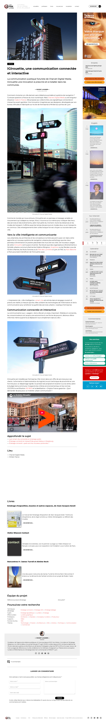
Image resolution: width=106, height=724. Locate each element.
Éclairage (46, 613)
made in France (20, 100)
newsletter (69, 6)
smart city (39, 300)
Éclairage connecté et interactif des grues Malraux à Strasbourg (31, 441)
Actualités (36, 6)
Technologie (24, 623)
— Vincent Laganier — (42, 89)
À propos (17, 717)
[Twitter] (42, 653)
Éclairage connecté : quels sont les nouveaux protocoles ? (29, 443)
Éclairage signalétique (27, 613)
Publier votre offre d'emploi (94, 82)
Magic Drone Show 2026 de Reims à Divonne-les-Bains (96, 264)
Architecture (41, 623)
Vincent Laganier (89, 326)
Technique (61, 623)
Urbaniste (32, 617)
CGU (29, 717)
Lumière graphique (27, 615)
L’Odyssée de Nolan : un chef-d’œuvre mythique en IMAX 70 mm (96, 236)
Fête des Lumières (45, 250)
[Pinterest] (36, 653)
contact (77, 6)
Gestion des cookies (60, 717)
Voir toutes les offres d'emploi (94, 79)
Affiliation (46, 717)
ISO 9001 (29, 388)
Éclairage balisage (50, 610)
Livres (51, 6)
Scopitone (55, 247)
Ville (22, 621)
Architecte (24, 617)
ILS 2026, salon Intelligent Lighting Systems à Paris (95, 283)
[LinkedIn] (48, 653)
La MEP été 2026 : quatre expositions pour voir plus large (96, 273)
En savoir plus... (28, 523)
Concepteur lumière (43, 617)
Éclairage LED (39, 610)
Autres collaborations (91, 363)
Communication (71, 623)
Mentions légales (52, 717)
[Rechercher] (100, 6)
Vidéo (22, 619)
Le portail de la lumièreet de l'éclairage (23, 6)
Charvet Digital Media (56, 98)
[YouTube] (45, 653)
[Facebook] (39, 653)
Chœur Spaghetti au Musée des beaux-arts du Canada (96, 300)
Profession (44, 6)
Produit (32, 623)
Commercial (26, 625)
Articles (53, 623)
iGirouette (18, 245)
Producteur (55, 617)
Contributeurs (23, 717)
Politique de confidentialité (37, 717)
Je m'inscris (94, 377)
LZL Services (40, 642)
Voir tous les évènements (94, 308)
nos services (59, 6)
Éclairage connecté (27, 610)
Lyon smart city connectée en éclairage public (25, 439)
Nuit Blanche (71, 250)
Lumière (38, 613)
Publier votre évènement (94, 311)
